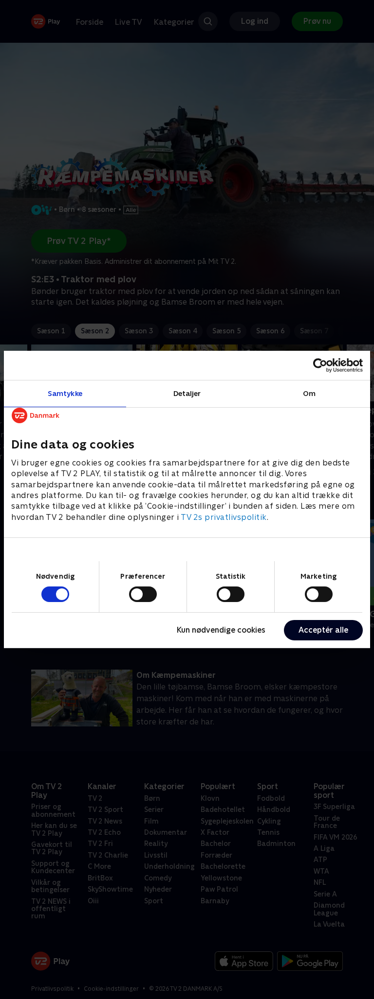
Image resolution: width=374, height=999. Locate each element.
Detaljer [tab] (187, 393)
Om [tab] (309, 393)
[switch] (143, 594)
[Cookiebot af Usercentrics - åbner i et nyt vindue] (320, 365)
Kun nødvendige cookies (221, 630)
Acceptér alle (323, 630)
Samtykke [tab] (65, 393)
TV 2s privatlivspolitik (224, 517)
